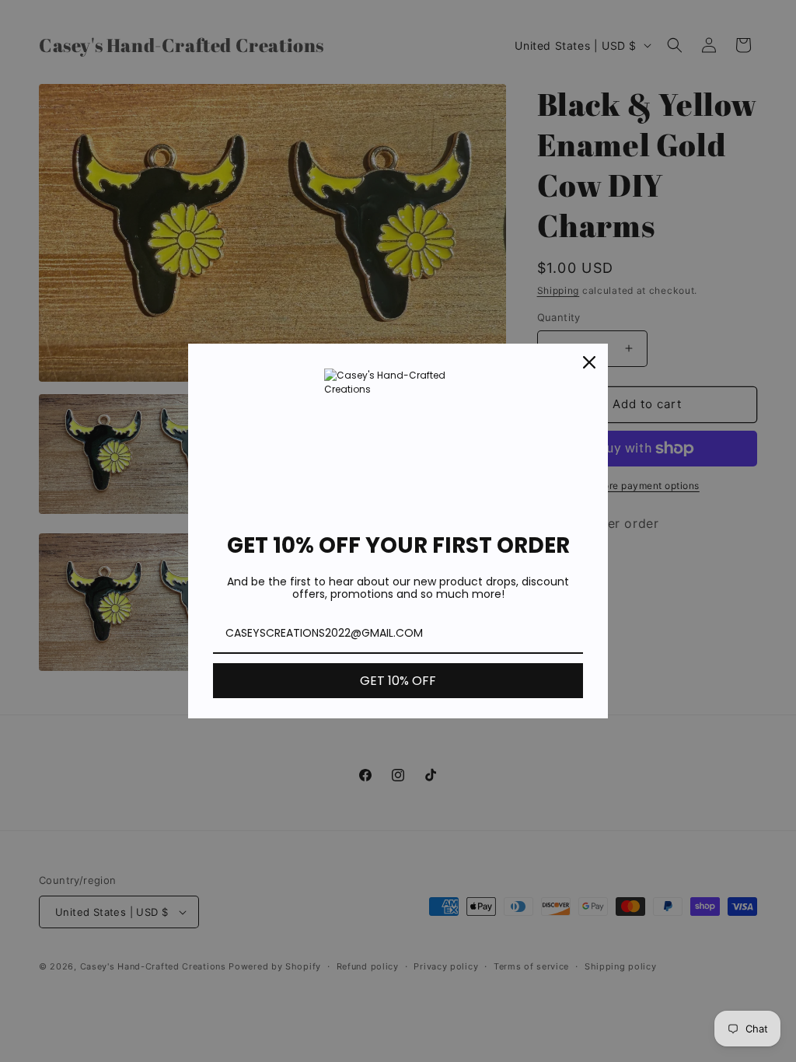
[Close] (589, 362)
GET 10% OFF (398, 681)
